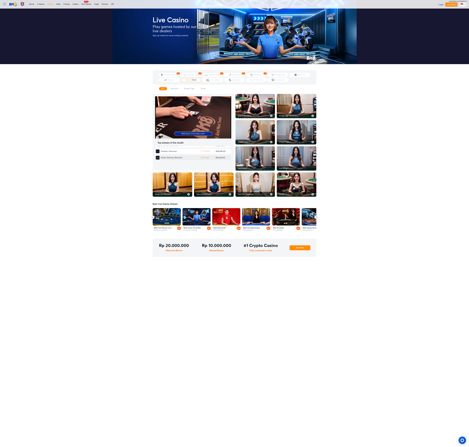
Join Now (451, 5)
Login (441, 5)
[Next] (316, 217)
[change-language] (463, 5)
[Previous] (153, 217)
